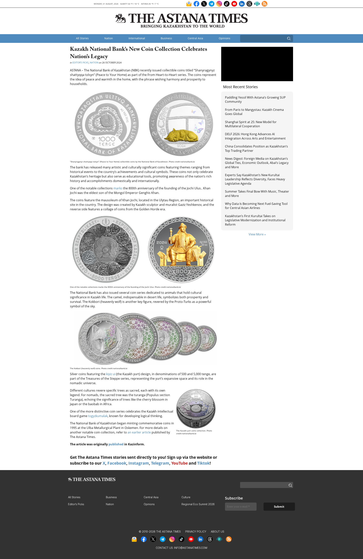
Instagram (138, 463)
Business (166, 38)
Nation (108, 38)
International (137, 38)
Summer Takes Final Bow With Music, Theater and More (257, 193)
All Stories (82, 38)
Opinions (224, 38)
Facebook (116, 463)
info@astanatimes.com (190, 547)
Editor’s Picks (80, 62)
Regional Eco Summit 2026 (198, 504)
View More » (257, 234)
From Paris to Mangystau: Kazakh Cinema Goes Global (254, 112)
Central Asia (195, 38)
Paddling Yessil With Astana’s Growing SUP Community (255, 99)
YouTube (179, 463)
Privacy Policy (195, 531)
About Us (217, 531)
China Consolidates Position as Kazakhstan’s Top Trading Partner (256, 148)
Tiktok (203, 463)
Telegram (160, 463)
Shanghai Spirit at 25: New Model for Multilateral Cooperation (251, 124)
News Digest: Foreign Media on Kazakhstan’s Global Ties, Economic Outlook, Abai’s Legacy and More (257, 163)
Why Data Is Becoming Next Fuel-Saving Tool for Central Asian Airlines (256, 206)
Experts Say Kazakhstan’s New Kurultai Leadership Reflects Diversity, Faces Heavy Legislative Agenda (255, 179)
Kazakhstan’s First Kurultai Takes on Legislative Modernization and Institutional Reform (255, 220)
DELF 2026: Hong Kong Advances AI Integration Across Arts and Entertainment (255, 136)
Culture (186, 497)
